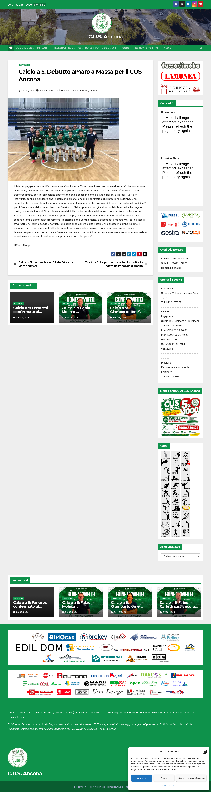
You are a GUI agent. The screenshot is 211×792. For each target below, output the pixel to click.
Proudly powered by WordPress (90, 787)
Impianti (43, 48)
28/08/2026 (22, 612)
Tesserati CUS (63, 48)
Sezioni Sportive (147, 48)
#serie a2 (95, 90)
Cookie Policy (167, 786)
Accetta (141, 778)
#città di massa (62, 90)
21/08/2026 (169, 612)
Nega (164, 778)
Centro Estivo (88, 48)
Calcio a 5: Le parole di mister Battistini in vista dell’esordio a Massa (114, 264)
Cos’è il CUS (24, 48)
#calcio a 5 (46, 90)
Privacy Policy (16, 717)
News (168, 48)
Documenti (110, 48)
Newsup (117, 787)
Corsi (126, 48)
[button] (204, 751)
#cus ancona (80, 90)
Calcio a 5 (24, 65)
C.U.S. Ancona (105, 36)
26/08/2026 (71, 612)
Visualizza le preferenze (191, 778)
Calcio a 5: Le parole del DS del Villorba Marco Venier (45, 264)
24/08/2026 (120, 612)
